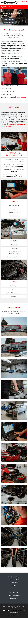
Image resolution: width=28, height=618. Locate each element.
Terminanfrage (9, 22)
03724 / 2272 (7, 7)
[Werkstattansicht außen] (14, 326)
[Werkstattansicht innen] (14, 368)
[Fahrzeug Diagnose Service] (14, 431)
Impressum (15, 585)
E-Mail (23, 3)
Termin (23, 1)
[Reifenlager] (14, 536)
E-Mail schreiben (14, 595)
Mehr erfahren (9, 19)
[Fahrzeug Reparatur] (14, 452)
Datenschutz (14, 598)
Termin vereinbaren (21, 97)
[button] (26, 25)
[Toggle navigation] (24, 7)
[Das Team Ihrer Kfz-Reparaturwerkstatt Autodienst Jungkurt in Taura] (14, 76)
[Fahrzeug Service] (14, 410)
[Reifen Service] (14, 515)
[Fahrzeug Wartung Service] (14, 494)
